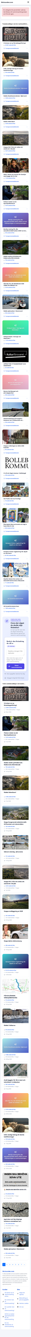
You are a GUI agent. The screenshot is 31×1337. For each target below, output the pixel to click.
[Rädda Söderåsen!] (15, 117)
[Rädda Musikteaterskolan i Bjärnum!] (15, 91)
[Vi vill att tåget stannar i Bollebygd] (15, 468)
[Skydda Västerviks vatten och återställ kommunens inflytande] (15, 575)
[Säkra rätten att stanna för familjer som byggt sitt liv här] (15, 170)
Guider (4, 1289)
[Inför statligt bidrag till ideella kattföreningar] (15, 65)
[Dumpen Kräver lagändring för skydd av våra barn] (15, 548)
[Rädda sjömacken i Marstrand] (15, 306)
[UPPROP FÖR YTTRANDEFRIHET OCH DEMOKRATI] (15, 360)
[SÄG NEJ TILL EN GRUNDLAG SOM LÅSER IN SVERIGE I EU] (15, 280)
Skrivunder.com (7, 2)
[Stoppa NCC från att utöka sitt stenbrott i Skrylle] (15, 143)
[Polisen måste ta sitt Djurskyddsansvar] (15, 198)
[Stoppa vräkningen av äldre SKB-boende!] (15, 442)
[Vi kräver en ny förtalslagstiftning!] (15, 38)
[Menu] (28, 2)
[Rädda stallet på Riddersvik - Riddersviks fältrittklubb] (15, 252)
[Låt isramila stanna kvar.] (15, 602)
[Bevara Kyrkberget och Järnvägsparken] (15, 387)
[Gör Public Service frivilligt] (15, 494)
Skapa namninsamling (16, 666)
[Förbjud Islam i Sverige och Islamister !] (15, 333)
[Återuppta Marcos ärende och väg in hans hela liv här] (15, 520)
